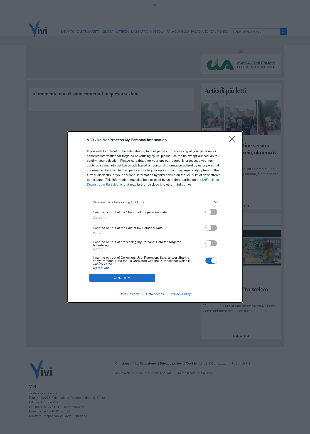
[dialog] (155, 217)
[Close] (233, 140)
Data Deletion (129, 294)
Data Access (155, 294)
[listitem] (155, 202)
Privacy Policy (181, 294)
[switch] (211, 212)
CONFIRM (122, 278)
